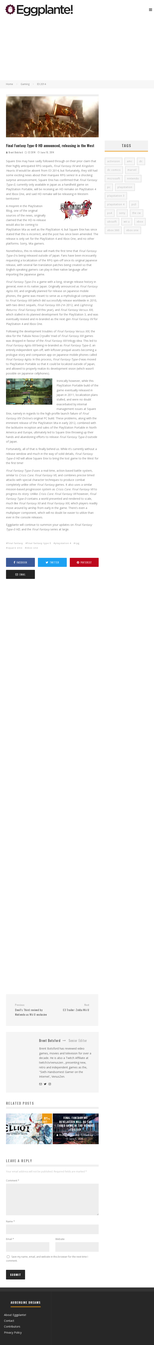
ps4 (109, 213)
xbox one (32, 547)
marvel (132, 170)
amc (129, 161)
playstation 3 (116, 195)
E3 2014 (31, 152)
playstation (125, 187)
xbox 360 (113, 230)
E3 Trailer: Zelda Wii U (76, 1007)
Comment (12, 1180)
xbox (140, 221)
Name (10, 1221)
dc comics (114, 170)
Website (60, 1239)
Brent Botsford (15, 152)
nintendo (133, 178)
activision (113, 161)
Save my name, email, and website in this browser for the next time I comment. (47, 1258)
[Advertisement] (77, 50)
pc (108, 187)
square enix (15, 547)
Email (10, 1239)
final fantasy (15, 543)
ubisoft (112, 221)
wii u (127, 221)
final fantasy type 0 (39, 543)
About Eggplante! (15, 1315)
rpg (77, 543)
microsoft (113, 178)
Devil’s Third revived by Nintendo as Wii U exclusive (31, 1009)
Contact (9, 1321)
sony (122, 213)
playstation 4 (63, 543)
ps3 (134, 204)
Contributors (12, 1326)
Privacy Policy (13, 1332)
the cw (136, 213)
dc (141, 161)
